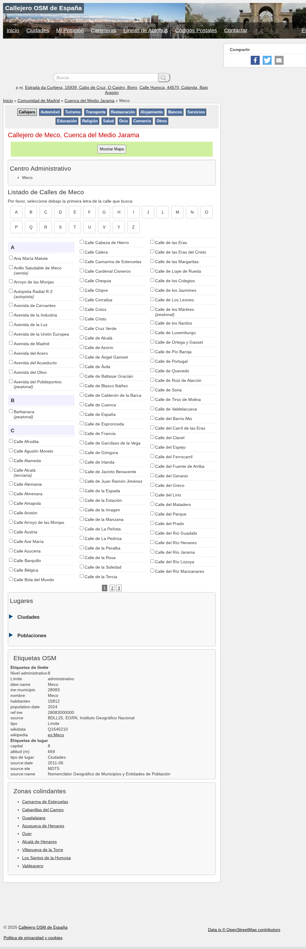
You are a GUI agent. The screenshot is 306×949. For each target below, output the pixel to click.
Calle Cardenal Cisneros (108, 271)
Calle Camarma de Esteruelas (113, 261)
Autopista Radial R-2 (33, 291)
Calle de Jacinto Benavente (110, 471)
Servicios (196, 112)
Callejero (27, 112)
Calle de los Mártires (174, 309)
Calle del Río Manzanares (179, 571)
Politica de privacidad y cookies (33, 937)
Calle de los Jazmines (175, 290)
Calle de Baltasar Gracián (109, 376)
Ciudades (37, 30)
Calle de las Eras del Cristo (180, 252)
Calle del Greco (169, 485)
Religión (90, 121)
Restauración (123, 112)
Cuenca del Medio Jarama (89, 100)
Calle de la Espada (102, 490)
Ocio (123, 121)
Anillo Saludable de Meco (38, 268)
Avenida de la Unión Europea (41, 334)
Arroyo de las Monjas (34, 282)
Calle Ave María (29, 541)
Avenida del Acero (31, 353)
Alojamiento (151, 112)
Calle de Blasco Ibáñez (106, 385)
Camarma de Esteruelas (45, 801)
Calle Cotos (95, 309)
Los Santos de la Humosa (46, 857)
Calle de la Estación (103, 500)
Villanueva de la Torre (42, 849)
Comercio (142, 121)
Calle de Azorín (99, 347)
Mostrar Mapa (112, 149)
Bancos (175, 112)
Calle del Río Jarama (175, 552)
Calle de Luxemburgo (175, 332)
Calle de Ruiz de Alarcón (178, 380)
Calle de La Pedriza (103, 538)
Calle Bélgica (26, 570)
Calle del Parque (170, 514)
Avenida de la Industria (35, 315)
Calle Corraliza (98, 299)
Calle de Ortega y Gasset (179, 342)
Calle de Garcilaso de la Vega (112, 443)
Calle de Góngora (101, 452)
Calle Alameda (27, 460)
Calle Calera (96, 252)
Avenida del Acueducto (35, 362)
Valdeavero (32, 865)
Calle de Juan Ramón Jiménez (114, 481)
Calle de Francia (100, 433)
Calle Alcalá (25, 470)
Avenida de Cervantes (35, 305)
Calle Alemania (28, 484)
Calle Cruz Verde (101, 328)
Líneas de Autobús (145, 30)
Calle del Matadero (173, 504)
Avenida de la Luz (31, 324)
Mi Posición (70, 30)
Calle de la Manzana (104, 519)
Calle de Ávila (97, 366)
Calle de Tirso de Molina (178, 399)
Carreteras (103, 30)
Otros (162, 121)
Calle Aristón (25, 512)
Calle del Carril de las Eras (180, 428)
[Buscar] (164, 77)
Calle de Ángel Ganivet (106, 357)
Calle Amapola (27, 503)
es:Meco (56, 734)
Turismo (72, 112)
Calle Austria (25, 532)
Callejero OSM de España (43, 927)
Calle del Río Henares (176, 542)
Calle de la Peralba (102, 548)
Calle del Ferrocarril (173, 456)
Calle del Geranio (171, 475)
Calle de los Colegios (175, 280)
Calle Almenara (28, 493)
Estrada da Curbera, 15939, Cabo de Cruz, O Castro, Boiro (81, 87)
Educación (67, 121)
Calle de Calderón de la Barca (113, 395)
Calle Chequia (98, 280)
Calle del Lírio (168, 495)
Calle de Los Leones (174, 299)
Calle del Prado (169, 523)
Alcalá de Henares (39, 841)
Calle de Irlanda (99, 462)
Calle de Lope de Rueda (178, 271)
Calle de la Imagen (102, 509)
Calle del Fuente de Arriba (179, 466)
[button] (255, 60)
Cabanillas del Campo (43, 809)
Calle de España (100, 414)
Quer (27, 833)
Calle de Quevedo (172, 370)
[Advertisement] (112, 56)
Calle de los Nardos (173, 323)
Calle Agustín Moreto (33, 451)
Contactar (235, 30)
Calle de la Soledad (103, 567)
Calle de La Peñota (103, 529)
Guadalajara (33, 817)
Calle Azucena (27, 551)
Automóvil (50, 112)
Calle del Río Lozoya (174, 561)
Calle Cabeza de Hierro (107, 242)
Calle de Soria (168, 390)
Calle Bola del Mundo (34, 579)
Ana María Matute (31, 258)
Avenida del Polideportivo (38, 381)
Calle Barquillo (27, 560)
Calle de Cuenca (100, 404)
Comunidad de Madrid (39, 100)
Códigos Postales (196, 30)
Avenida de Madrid (31, 343)
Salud (108, 121)
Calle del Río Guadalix (176, 533)
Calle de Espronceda (104, 424)
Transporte (95, 112)
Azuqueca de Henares (43, 825)
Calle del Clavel (169, 437)
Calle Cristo (95, 319)
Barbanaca (24, 411)
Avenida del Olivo (30, 372)
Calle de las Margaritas (177, 261)
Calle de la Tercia (101, 576)
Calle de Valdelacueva (176, 409)
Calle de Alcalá (98, 338)
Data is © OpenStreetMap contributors (244, 929)
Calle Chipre (96, 290)
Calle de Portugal (171, 361)
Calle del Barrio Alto (173, 418)
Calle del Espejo (170, 447)
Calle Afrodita (26, 441)
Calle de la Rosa (100, 557)
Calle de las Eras (171, 242)
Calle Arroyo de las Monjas (39, 522)
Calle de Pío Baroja (173, 351)
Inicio (13, 30)
